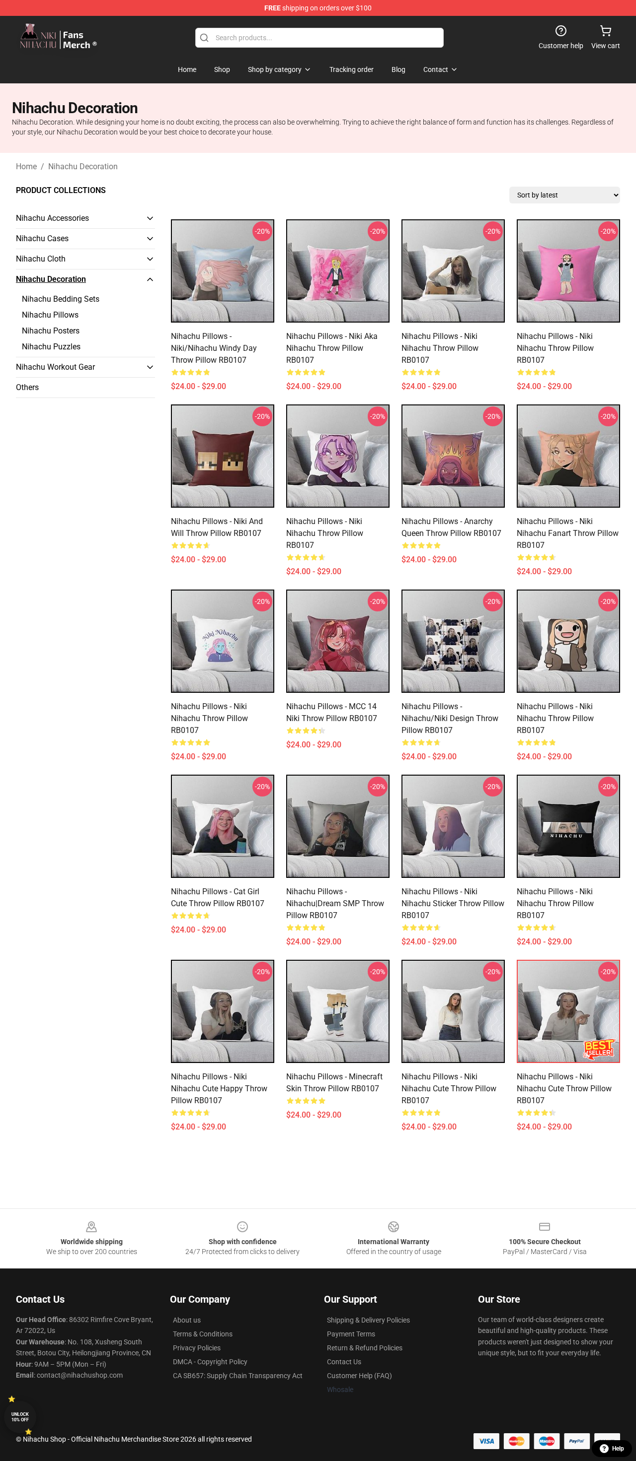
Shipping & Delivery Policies (368, 1320)
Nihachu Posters (51, 330)
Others (27, 387)
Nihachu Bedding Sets (60, 299)
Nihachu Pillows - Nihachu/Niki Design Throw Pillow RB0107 (449, 718)
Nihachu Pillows (50, 315)
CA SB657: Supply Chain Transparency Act (238, 1376)
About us (187, 1320)
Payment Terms (351, 1334)
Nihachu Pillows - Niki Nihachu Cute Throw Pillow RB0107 (448, 1088)
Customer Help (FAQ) (359, 1376)
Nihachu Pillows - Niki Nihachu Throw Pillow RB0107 (439, 348)
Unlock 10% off (20, 1417)
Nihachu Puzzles (51, 346)
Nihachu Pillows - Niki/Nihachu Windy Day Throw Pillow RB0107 (214, 348)
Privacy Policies (197, 1348)
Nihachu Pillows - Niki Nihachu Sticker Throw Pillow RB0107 (452, 903)
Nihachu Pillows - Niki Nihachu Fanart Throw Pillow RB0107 (568, 533)
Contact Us (344, 1362)
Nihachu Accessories (52, 218)
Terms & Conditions (203, 1334)
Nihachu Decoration (83, 166)
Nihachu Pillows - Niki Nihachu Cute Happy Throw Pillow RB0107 (219, 1088)
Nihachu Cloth (41, 259)
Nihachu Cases (42, 238)
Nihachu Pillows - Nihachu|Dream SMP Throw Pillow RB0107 (335, 903)
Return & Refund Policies (364, 1348)
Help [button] (618, 1448)
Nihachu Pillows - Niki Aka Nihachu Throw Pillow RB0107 (332, 348)
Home (26, 166)
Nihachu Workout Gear (55, 367)
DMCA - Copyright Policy (210, 1362)
